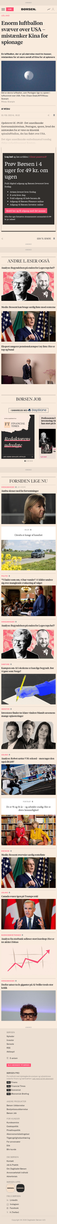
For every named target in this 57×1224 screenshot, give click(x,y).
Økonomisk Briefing (18, 1094)
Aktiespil (11, 1051)
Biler (27, 530)
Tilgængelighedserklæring (18, 1138)
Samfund (5, 664)
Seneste (10, 1044)
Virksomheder (7, 487)
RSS (8, 1048)
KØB (10, 9)
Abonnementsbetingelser (18, 1134)
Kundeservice (13, 1122)
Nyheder (10, 1036)
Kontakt (10, 1161)
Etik (8, 1145)
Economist (14, 1090)
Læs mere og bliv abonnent (42, 1079)
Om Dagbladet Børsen (17, 1168)
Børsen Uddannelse (16, 1105)
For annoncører (13, 1141)
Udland (5, 15)
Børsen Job (12, 1113)
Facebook (14, 1208)
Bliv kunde (11, 1149)
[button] (53, 9)
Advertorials (12, 1176)
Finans (12, 1082)
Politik (4, 576)
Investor (5, 709)
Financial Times (16, 1086)
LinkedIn (13, 1200)
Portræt (27, 801)
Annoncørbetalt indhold (17, 1172)
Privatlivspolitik (13, 1130)
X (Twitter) (14, 1212)
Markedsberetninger (11, 935)
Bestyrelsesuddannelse (17, 1109)
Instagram (14, 1204)
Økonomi (5, 851)
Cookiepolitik (12, 1126)
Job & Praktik (12, 1165)
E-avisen (14, 1058)
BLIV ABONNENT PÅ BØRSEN (19, 1065)
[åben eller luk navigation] (3, 9)
